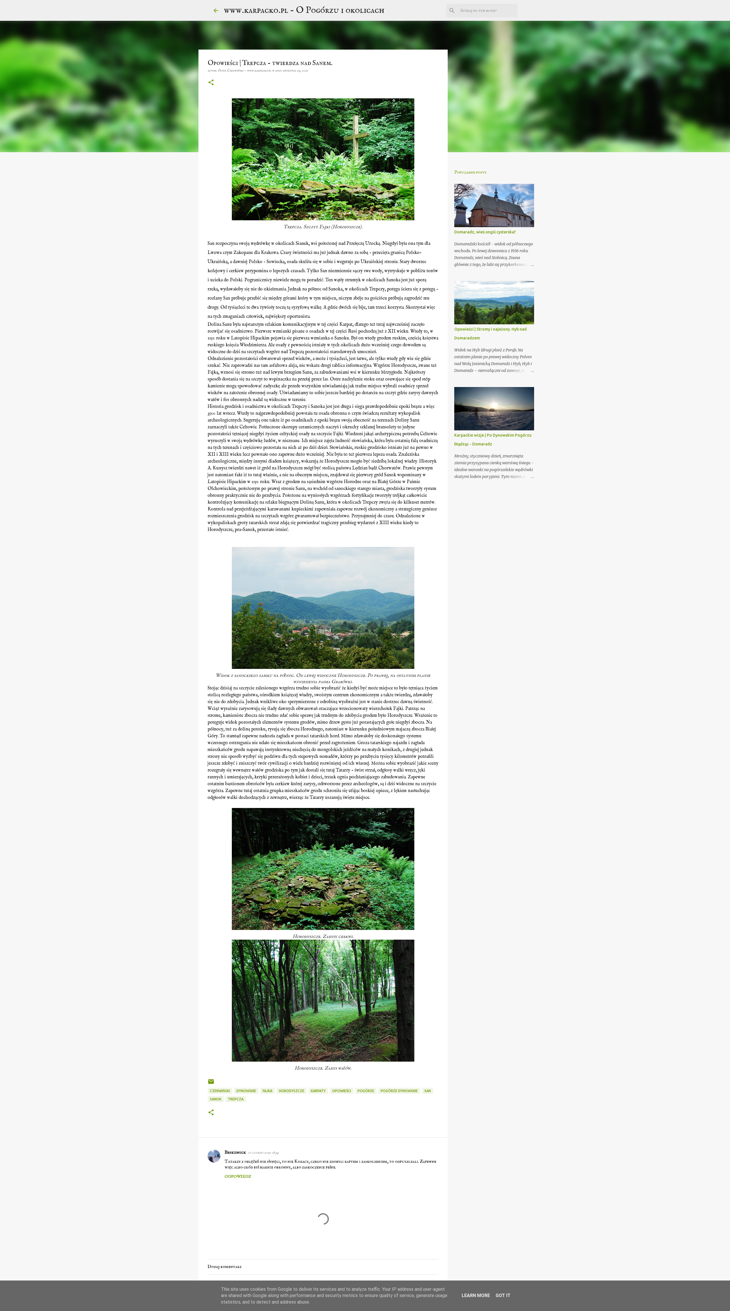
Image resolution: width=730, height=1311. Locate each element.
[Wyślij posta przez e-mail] (211, 1084)
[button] (211, 83)
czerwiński (220, 1091)
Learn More (476, 1295)
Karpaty (318, 1091)
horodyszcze (291, 1091)
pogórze (366, 1091)
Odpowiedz (238, 1176)
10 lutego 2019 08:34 (263, 1152)
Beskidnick (235, 1152)
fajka (267, 1091)
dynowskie (246, 1091)
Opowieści (341, 1091)
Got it (503, 1295)
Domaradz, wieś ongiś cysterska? (485, 232)
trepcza (236, 1099)
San (427, 1091)
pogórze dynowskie (399, 1091)
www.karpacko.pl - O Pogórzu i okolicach (304, 10)
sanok (215, 1099)
